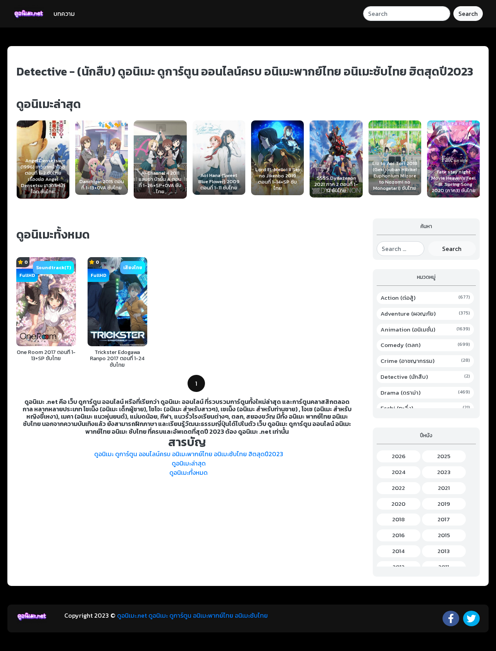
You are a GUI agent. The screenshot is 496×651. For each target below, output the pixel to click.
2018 (398, 519)
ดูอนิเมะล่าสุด (189, 463)
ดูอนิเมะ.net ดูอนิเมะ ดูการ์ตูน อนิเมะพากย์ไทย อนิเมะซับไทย (192, 615)
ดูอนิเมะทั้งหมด (188, 472)
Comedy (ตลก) (425, 345)
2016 (398, 535)
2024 (398, 472)
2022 (398, 488)
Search (468, 13)
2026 (398, 456)
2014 (398, 551)
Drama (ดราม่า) (425, 392)
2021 (444, 488)
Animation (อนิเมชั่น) (425, 329)
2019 (443, 504)
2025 (443, 456)
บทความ (64, 13)
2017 (443, 519)
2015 (444, 535)
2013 (443, 551)
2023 (444, 472)
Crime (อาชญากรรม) (425, 361)
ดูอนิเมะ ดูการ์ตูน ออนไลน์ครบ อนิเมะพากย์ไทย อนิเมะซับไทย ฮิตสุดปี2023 (188, 454)
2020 (398, 504)
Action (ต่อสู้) (425, 298)
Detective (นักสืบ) (425, 377)
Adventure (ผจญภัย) (425, 313)
